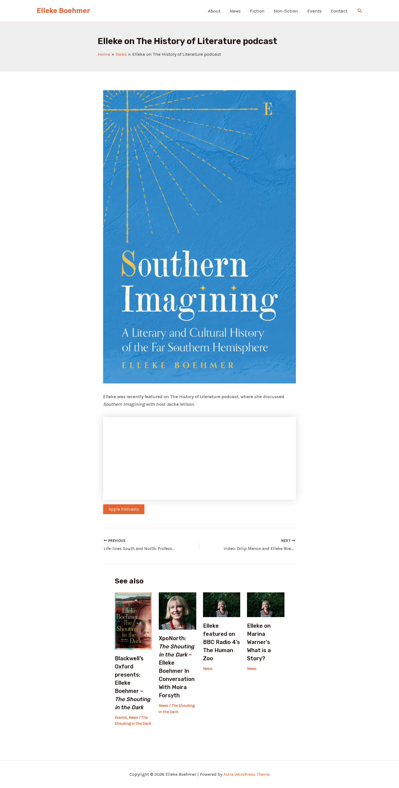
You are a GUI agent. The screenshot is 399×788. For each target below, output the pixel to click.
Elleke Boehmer (63, 11)
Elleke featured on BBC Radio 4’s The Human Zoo (221, 642)
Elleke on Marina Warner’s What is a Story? (259, 642)
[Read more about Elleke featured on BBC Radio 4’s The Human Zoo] (221, 604)
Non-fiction (286, 11)
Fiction (257, 11)
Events (314, 11)
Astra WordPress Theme (246, 774)
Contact (339, 11)
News (235, 11)
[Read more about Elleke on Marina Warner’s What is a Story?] (265, 604)
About (214, 11)
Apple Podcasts (124, 509)
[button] (359, 10)
